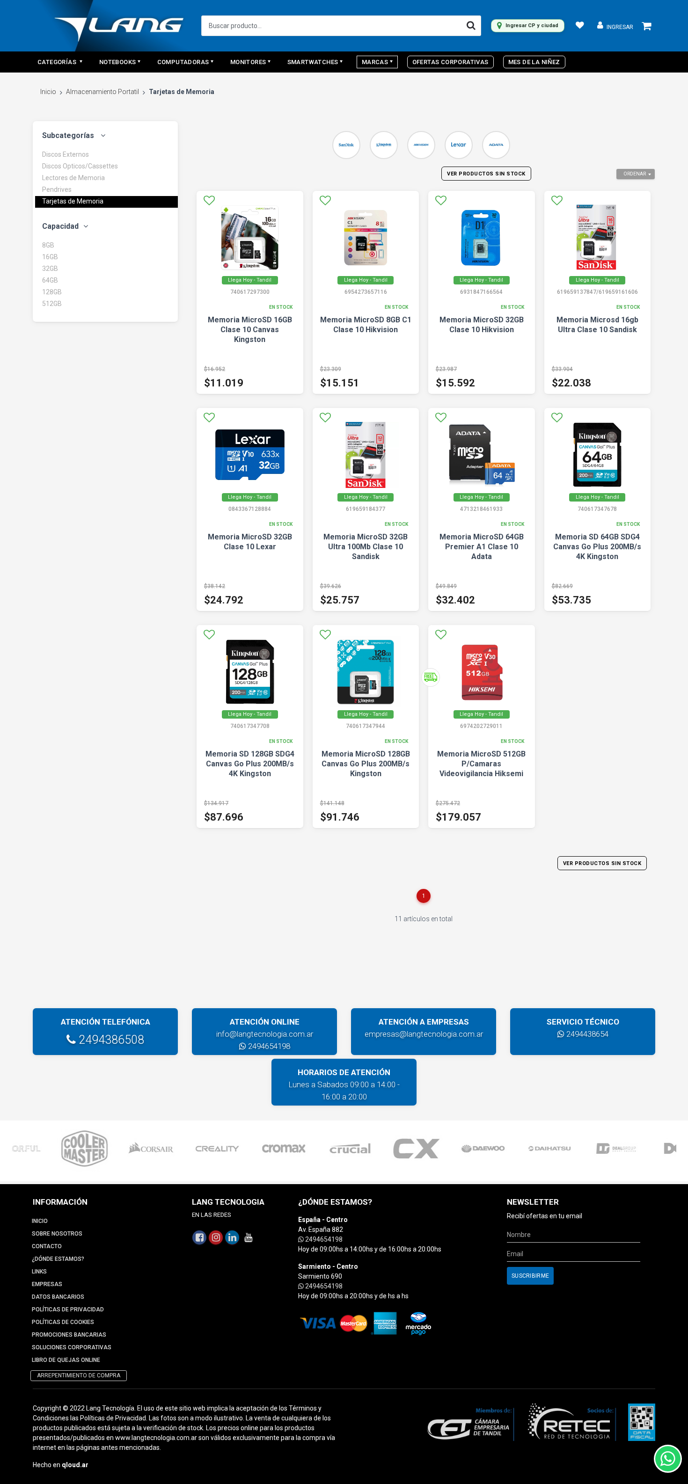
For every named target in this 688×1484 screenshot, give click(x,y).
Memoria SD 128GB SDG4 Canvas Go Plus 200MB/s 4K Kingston (249, 763)
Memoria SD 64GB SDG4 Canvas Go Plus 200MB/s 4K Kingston (597, 546)
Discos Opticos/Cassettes (80, 166)
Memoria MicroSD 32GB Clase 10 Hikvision (481, 324)
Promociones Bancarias (69, 1334)
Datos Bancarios (58, 1297)
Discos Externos (65, 154)
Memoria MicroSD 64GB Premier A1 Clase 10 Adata (481, 546)
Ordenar (634, 173)
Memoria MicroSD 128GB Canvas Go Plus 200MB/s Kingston (366, 763)
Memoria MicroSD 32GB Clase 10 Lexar (250, 541)
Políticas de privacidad (68, 1309)
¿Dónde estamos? (58, 1259)
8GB (48, 245)
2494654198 (268, 1046)
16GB (50, 257)
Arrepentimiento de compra (78, 1375)
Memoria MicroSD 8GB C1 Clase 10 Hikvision (365, 324)
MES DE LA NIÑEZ (534, 61)
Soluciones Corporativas (71, 1347)
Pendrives (57, 189)
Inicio (48, 91)
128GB (52, 292)
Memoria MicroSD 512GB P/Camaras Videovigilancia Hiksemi (481, 763)
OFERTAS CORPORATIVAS (450, 61)
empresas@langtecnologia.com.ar (424, 1034)
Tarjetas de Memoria (72, 201)
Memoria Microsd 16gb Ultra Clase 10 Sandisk (597, 324)
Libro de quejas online (66, 1360)
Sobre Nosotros (57, 1233)
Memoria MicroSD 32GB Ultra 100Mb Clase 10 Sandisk (365, 546)
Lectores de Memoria (73, 178)
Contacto (47, 1246)
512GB (52, 303)
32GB (50, 268)
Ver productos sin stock (486, 174)
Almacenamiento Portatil (102, 91)
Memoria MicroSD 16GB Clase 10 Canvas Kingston (250, 329)
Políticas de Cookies (63, 1322)
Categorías (57, 61)
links (39, 1271)
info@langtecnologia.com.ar (264, 1034)
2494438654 (586, 1034)
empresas (47, 1284)
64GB (50, 280)
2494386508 (110, 1040)
